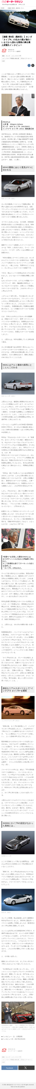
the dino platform (20, 1086)
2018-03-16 (11, 49)
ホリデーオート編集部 (14, 51)
